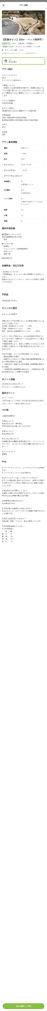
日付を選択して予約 (23, 1006)
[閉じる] (3, 5)
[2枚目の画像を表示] (21, 31)
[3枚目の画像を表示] (25, 31)
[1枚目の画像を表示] (18, 31)
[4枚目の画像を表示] (28, 31)
